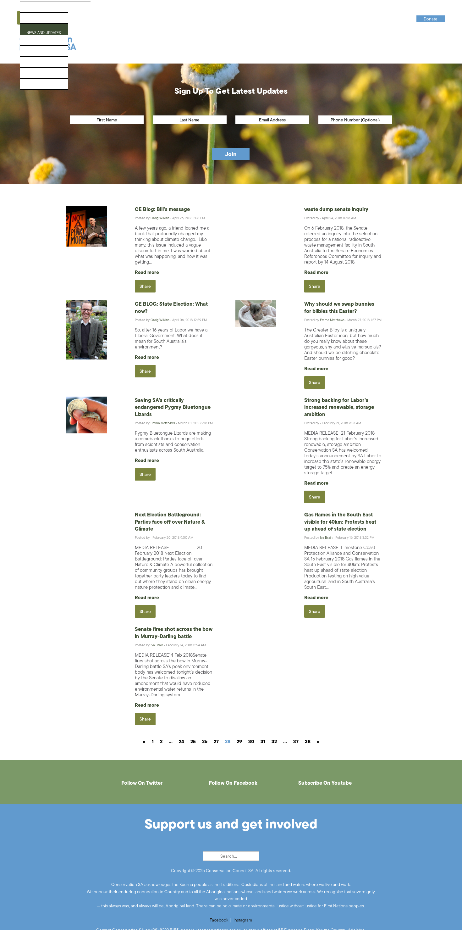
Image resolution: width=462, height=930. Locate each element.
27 (216, 741)
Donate (32, 86)
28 (227, 741)
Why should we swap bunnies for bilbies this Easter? (339, 307)
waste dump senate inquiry (336, 209)
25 (193, 741)
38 (308, 741)
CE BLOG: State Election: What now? (171, 307)
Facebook (219, 920)
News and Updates (46, 31)
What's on (35, 42)
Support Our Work (46, 53)
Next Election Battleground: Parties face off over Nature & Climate (170, 521)
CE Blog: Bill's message (162, 209)
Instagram (243, 920)
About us (35, 9)
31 (263, 741)
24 (181, 741)
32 (274, 741)
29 (239, 741)
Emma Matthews (332, 319)
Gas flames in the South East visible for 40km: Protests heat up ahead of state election (340, 521)
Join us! (33, 64)
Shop (30, 75)
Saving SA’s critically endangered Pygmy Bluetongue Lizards (173, 407)
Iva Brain (326, 537)
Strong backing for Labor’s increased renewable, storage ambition (339, 407)
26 (204, 741)
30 (251, 741)
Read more (147, 272)
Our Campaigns (42, 20)
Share (145, 286)
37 (296, 741)
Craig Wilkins (160, 217)
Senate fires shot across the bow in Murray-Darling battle (173, 632)
